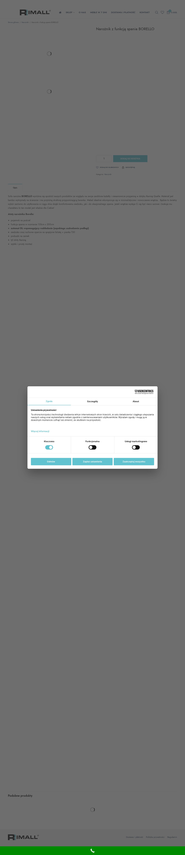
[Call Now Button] (92, 850)
